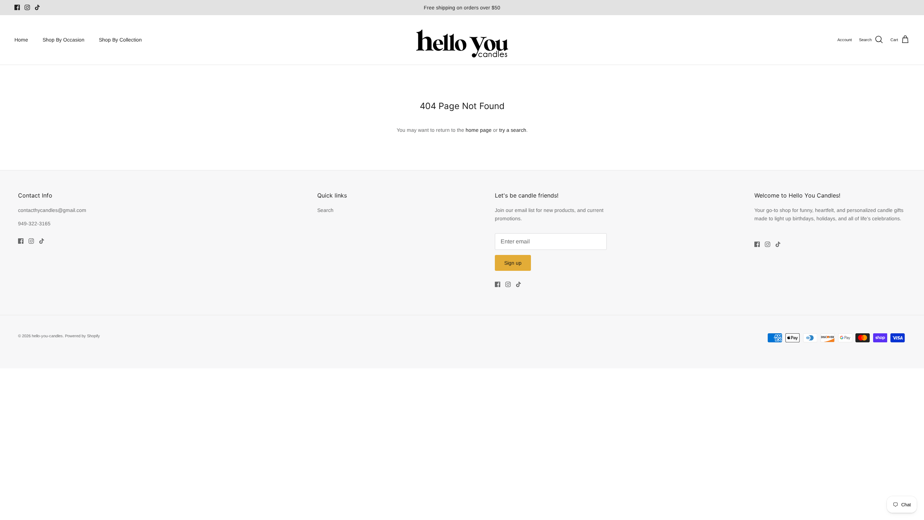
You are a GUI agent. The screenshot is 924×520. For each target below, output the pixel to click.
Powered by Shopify (82, 336)
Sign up (513, 263)
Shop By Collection (120, 40)
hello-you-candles (47, 336)
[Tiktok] (37, 7)
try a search (512, 130)
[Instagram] (27, 7)
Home (21, 40)
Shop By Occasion (63, 40)
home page (479, 130)
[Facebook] (17, 7)
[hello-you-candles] (462, 39)
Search (325, 210)
